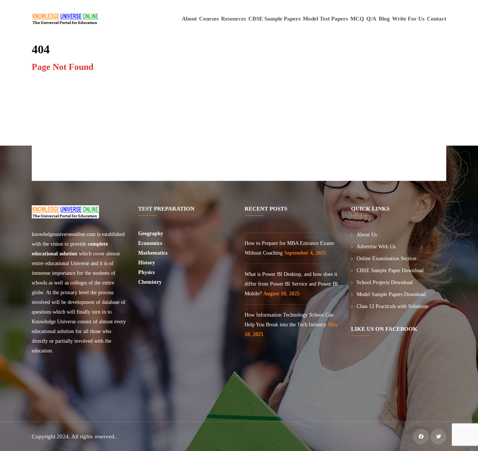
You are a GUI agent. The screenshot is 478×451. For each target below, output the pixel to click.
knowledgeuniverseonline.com (64, 234)
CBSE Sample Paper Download (390, 270)
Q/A (371, 19)
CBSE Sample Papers (274, 19)
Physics (147, 272)
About (189, 19)
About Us (367, 234)
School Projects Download (385, 282)
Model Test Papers (325, 19)
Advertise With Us (376, 246)
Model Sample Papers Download (391, 294)
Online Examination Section (386, 258)
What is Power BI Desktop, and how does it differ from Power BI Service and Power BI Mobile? (291, 283)
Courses (209, 19)
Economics (151, 243)
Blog (384, 19)
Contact (436, 19)
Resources (233, 19)
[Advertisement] (240, 128)
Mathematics (153, 253)
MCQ (357, 19)
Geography (151, 233)
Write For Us (408, 19)
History (146, 262)
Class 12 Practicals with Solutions (392, 306)
